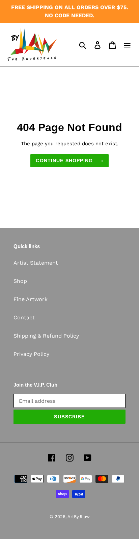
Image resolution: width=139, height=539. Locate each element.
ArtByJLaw (78, 516)
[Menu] (127, 44)
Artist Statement (35, 263)
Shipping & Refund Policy (46, 336)
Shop (20, 281)
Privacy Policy (31, 354)
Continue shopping (64, 160)
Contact (24, 317)
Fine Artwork (30, 299)
